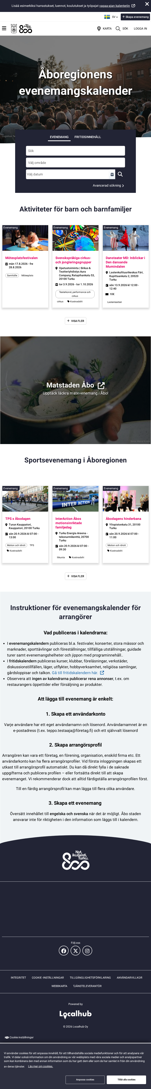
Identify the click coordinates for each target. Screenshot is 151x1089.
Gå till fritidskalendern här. (75, 672)
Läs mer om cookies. (40, 1066)
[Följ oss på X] (75, 950)
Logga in (140, 28)
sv (115, 15)
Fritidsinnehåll (88, 137)
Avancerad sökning (107, 185)
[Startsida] (21, 28)
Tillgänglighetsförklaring (90, 977)
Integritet (18, 977)
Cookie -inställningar (48, 977)
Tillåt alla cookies (126, 1079)
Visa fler (77, 320)
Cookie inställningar (22, 1037)
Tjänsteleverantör (87, 986)
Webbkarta (59, 986)
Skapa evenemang (137, 16)
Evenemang (59, 137)
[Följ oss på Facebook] (64, 950)
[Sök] (120, 174)
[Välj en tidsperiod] (112, 174)
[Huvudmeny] (4, 28)
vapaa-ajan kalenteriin (114, 6)
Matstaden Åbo (70, 385)
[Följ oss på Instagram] (87, 950)
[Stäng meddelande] (147, 4)
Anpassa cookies (85, 1079)
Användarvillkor (129, 977)
